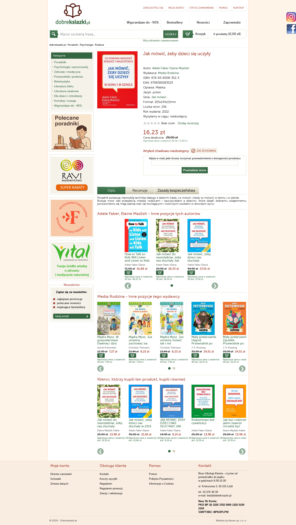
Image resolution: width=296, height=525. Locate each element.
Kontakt (104, 474)
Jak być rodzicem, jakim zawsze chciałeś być (235, 423)
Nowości (203, 22)
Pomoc (223, 7)
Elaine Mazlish (179, 68)
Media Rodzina (168, 73)
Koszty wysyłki (108, 478)
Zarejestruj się (153, 7)
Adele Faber (160, 68)
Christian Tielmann (139, 347)
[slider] (151, 123)
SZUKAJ (170, 34)
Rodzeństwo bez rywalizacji (203, 421)
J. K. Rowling (198, 347)
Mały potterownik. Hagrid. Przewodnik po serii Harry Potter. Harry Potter (204, 343)
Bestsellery (175, 22)
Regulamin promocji (111, 488)
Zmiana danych (59, 483)
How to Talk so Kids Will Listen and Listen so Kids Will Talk (137, 259)
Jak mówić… (160, 97)
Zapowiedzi (232, 22)
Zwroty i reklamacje (111, 493)
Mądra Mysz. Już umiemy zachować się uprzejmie (140, 341)
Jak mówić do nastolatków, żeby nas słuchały (109, 423)
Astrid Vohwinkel (106, 347)
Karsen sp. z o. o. (238, 520)
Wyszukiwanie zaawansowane (160, 40)
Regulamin (106, 483)
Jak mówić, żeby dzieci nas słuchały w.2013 (140, 423)
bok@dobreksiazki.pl (219, 495)
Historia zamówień (61, 474)
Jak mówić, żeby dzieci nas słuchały (199, 257)
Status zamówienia (201, 7)
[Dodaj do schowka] (203, 150)
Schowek (55, 478)
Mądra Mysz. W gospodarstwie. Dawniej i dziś (108, 340)
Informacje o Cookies (161, 483)
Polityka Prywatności (161, 478)
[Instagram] (291, 17)
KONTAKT (238, 7)
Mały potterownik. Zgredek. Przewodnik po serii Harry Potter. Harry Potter (235, 343)
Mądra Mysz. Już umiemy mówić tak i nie (172, 340)
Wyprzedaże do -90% (143, 22)
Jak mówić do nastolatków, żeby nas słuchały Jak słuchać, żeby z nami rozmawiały (168, 261)
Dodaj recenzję (188, 123)
